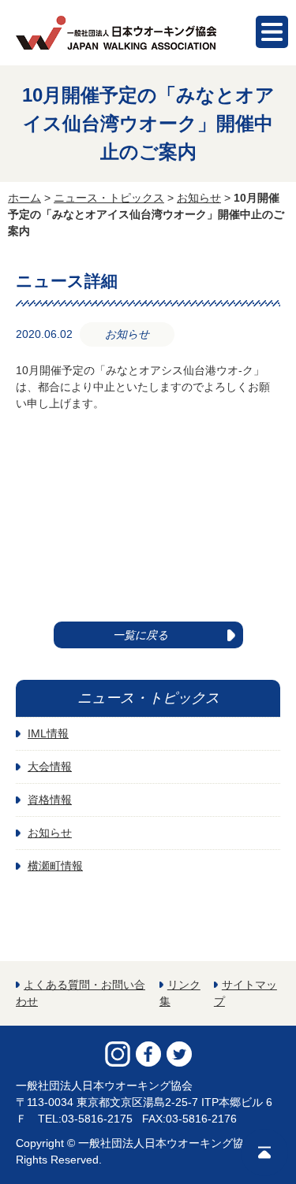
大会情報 (50, 766)
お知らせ (199, 197)
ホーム (24, 197)
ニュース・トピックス (109, 197)
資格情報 (50, 799)
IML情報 (48, 733)
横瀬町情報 (55, 865)
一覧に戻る (140, 635)
